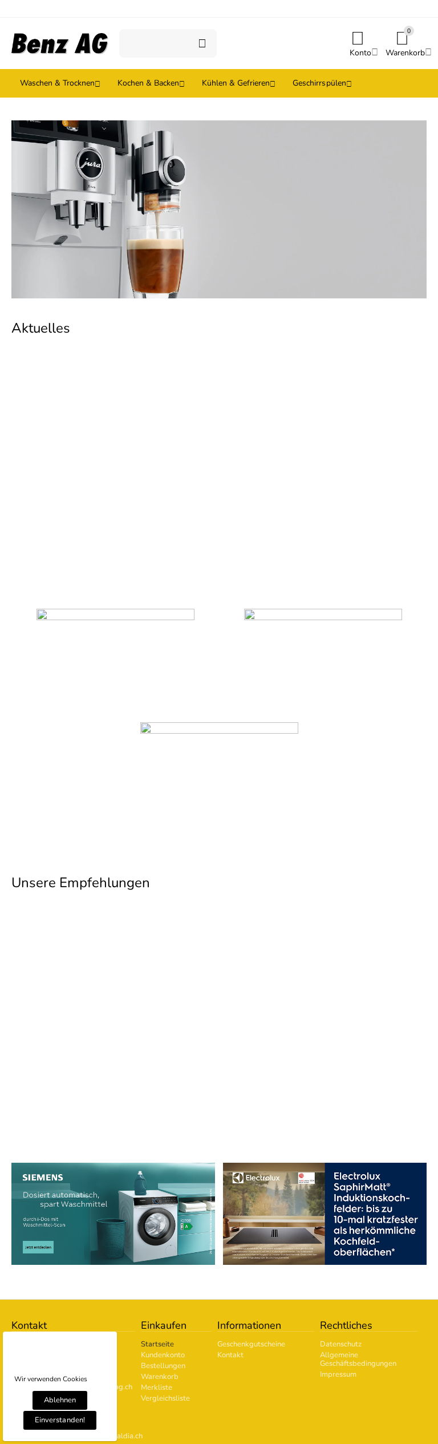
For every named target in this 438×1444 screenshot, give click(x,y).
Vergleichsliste (165, 1398)
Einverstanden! (59, 1420)
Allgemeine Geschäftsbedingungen (358, 1359)
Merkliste (156, 1387)
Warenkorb (160, 1377)
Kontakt (230, 1355)
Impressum (338, 1374)
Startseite (157, 1344)
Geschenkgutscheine (251, 1344)
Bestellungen (163, 1366)
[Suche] (202, 43)
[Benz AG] (59, 43)
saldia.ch (128, 1436)
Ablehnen (60, 1400)
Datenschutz (341, 1344)
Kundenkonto (163, 1355)
